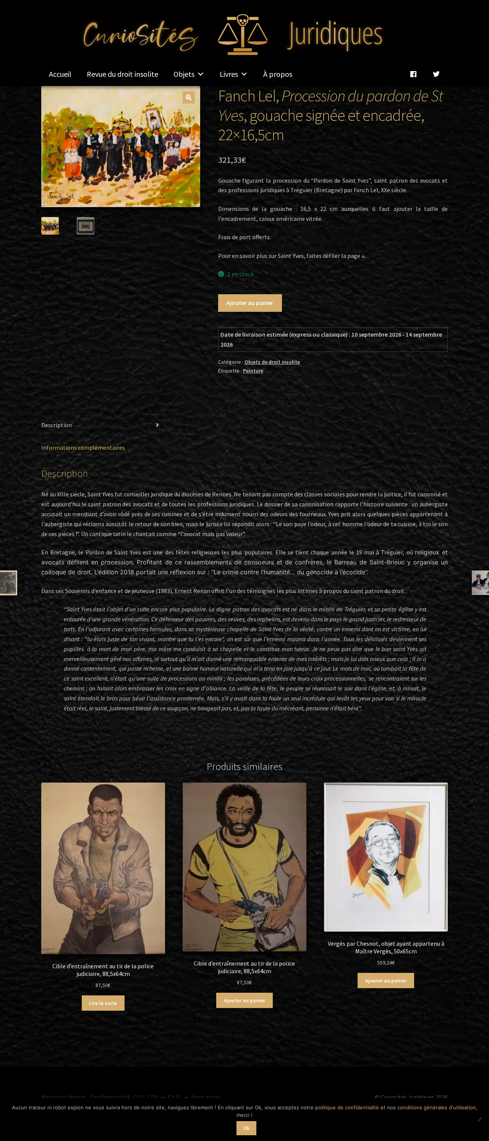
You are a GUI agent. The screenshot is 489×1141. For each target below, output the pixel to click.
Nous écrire (205, 1097)
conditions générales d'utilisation (436, 1107)
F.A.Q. (174, 1097)
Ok (246, 1128)
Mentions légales (63, 1097)
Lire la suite (103, 1003)
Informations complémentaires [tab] (83, 447)
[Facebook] (413, 74)
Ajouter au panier (250, 302)
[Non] (479, 1119)
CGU (138, 1097)
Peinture (253, 370)
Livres (229, 74)
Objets (183, 74)
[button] (189, 97)
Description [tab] (56, 425)
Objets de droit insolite (272, 361)
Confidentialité (110, 1097)
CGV (153, 1097)
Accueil (60, 74)
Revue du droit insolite (122, 74)
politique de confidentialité (347, 1107)
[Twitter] (436, 74)
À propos (277, 74)
